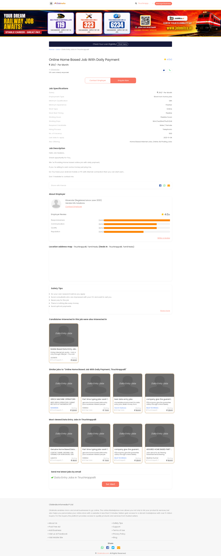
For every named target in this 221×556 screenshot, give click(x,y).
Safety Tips (118, 523)
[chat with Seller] (164, 70)
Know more (165, 310)
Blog (115, 537)
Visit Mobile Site (56, 537)
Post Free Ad (54, 526)
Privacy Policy (119, 534)
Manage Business (163, 3)
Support (116, 526)
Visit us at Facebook (58, 534)
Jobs (58, 49)
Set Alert (110, 484)
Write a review (163, 238)
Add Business (55, 530)
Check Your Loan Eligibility (110, 44)
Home (51, 49)
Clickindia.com (103, 553)
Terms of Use (119, 530)
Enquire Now (123, 80)
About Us (53, 523)
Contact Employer (98, 80)
